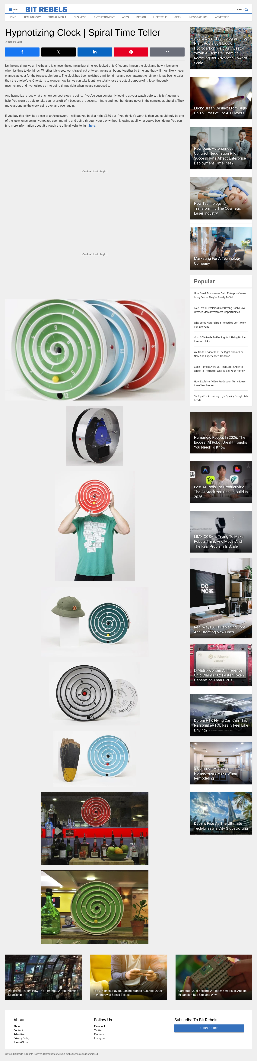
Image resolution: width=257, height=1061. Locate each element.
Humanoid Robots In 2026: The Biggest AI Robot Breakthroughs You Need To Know (220, 442)
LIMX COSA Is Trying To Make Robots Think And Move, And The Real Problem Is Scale (218, 541)
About (17, 1026)
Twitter (98, 1030)
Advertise (19, 1034)
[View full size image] (95, 350)
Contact (18, 1030)
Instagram (100, 1038)
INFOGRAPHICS (198, 17)
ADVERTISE (222, 17)
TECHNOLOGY (32, 17)
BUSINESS (80, 17)
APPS (125, 17)
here (92, 125)
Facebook (99, 1026)
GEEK (177, 17)
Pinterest (99, 1034)
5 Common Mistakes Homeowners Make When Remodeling (215, 773)
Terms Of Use (21, 1042)
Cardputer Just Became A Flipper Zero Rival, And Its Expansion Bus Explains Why (212, 993)
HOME (12, 17)
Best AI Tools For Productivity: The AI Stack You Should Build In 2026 (221, 492)
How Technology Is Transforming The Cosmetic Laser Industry (217, 208)
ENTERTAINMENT (104, 17)
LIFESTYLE (160, 17)
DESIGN (141, 17)
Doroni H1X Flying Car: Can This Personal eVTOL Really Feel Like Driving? (221, 725)
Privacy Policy (22, 1038)
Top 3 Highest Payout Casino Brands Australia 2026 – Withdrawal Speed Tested (127, 993)
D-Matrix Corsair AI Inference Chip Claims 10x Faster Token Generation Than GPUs (219, 675)
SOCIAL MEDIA (57, 17)
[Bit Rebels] (44, 10)
